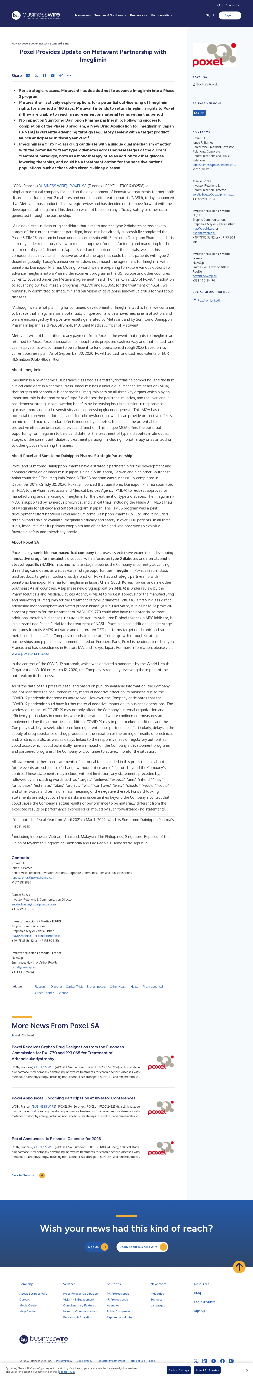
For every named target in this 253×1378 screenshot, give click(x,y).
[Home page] (36, 15)
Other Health (118, 986)
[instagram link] (231, 1361)
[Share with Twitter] (36, 75)
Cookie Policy (67, 1371)
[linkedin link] (204, 1361)
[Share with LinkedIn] (28, 75)
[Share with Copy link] (61, 75)
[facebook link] (222, 1361)
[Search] (219, 5)
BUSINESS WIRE (52, 185)
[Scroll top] (239, 1267)
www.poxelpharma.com (31, 653)
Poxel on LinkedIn (210, 300)
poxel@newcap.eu (24, 967)
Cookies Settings (179, 1370)
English (199, 112)
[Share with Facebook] (44, 75)
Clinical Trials (74, 986)
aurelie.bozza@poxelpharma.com (34, 904)
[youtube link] (213, 1361)
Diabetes (57, 986)
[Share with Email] (53, 75)
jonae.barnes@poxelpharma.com (33, 877)
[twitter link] (196, 1361)
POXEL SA (78, 185)
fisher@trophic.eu (49, 936)
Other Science (44, 993)
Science (62, 993)
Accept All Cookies (207, 1370)
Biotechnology (96, 986)
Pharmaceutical (153, 986)
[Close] (247, 1370)
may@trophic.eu (22, 936)
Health (135, 986)
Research (41, 986)
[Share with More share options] (69, 75)
